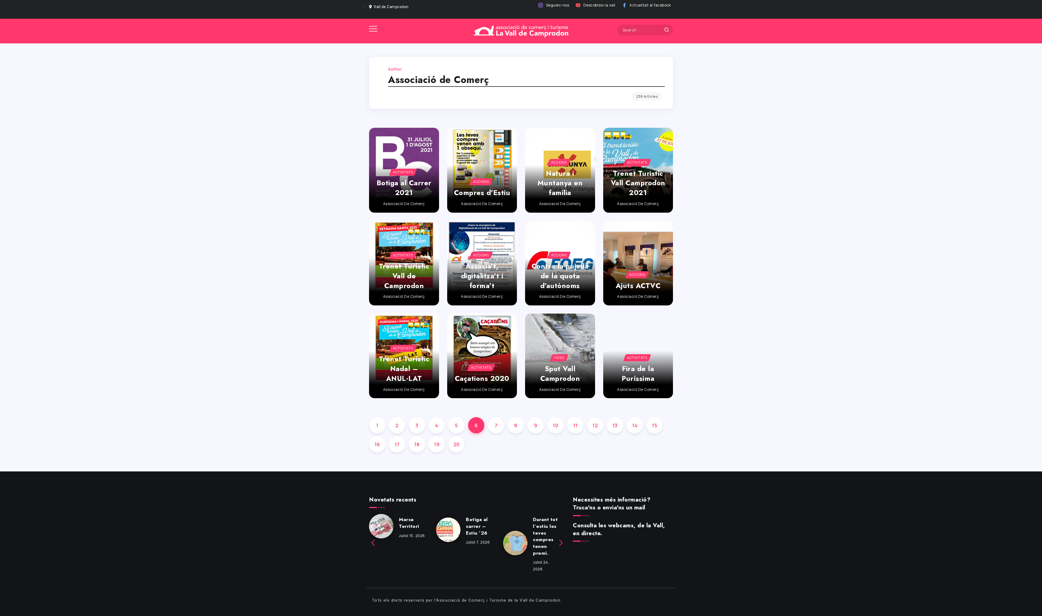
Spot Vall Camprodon (560, 374)
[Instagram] (553, 5)
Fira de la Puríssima (638, 374)
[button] (373, 543)
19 (436, 444)
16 (377, 444)
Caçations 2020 (482, 379)
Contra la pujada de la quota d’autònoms (560, 276)
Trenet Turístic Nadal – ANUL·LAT (404, 369)
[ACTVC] (521, 31)
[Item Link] (482, 170)
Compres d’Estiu (482, 193)
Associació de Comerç (404, 203)
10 (555, 425)
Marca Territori (409, 523)
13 (615, 425)
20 (456, 444)
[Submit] (666, 30)
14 (634, 425)
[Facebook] (646, 5)
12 (595, 425)
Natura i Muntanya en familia (560, 183)
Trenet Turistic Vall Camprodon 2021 (638, 183)
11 (575, 425)
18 (417, 444)
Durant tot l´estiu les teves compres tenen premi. (545, 536)
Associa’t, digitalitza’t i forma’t (482, 276)
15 (654, 425)
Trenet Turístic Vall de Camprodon (404, 276)
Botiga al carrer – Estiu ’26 (477, 526)
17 (397, 444)
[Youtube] (596, 5)
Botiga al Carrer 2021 (404, 188)
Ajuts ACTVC (638, 286)
